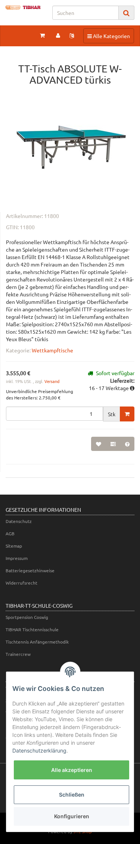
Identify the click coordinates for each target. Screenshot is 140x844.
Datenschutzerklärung (39, 750)
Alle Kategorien (108, 35)
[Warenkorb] (42, 35)
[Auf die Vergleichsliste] (113, 444)
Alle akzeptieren (71, 770)
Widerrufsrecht (21, 583)
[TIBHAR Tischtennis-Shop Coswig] (23, 8)
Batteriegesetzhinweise (30, 570)
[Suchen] (126, 12)
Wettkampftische (52, 350)
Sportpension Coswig (27, 617)
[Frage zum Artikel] (127, 444)
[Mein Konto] (58, 35)
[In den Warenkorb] (127, 414)
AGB (10, 533)
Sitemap (14, 546)
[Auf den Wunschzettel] (98, 444)
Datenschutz (19, 521)
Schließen (71, 794)
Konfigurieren (71, 816)
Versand (51, 381)
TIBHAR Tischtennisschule (32, 629)
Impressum (17, 558)
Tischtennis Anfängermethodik (37, 642)
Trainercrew (18, 654)
